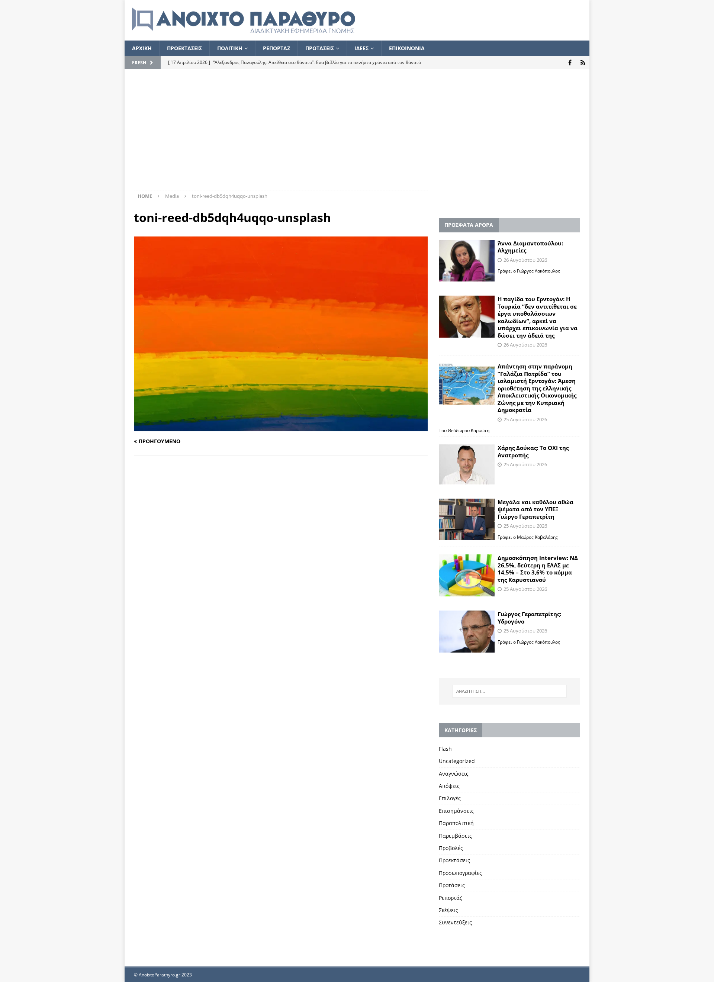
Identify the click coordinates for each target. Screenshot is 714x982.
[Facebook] (569, 62)
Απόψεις (449, 785)
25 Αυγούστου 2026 (525, 419)
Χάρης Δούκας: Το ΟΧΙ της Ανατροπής (533, 451)
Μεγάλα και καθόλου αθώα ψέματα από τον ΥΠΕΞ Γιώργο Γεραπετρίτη (535, 509)
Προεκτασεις (184, 48)
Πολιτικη (229, 48)
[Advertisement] (357, 134)
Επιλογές (450, 798)
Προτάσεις (452, 885)
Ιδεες (361, 48)
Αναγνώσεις (454, 773)
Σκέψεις (448, 910)
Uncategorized (457, 760)
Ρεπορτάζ (450, 897)
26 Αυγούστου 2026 (525, 260)
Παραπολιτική (456, 823)
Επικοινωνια (407, 48)
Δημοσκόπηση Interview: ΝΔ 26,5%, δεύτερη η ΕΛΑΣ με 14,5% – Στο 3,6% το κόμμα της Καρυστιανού (538, 568)
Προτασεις (319, 48)
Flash (445, 748)
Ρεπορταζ (276, 48)
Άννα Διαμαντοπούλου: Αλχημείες (530, 246)
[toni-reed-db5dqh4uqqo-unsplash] (281, 427)
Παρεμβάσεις (455, 835)
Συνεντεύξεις (455, 922)
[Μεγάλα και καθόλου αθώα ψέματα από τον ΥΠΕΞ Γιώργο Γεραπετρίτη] (467, 520)
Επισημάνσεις (456, 810)
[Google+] (582, 62)
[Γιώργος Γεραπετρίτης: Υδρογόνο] (467, 632)
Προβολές (451, 847)
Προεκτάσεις (454, 860)
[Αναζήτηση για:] (509, 691)
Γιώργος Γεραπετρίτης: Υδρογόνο (529, 617)
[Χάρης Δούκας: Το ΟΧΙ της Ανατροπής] (467, 464)
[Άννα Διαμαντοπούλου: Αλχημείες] (467, 261)
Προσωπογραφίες (460, 872)
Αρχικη (142, 48)
